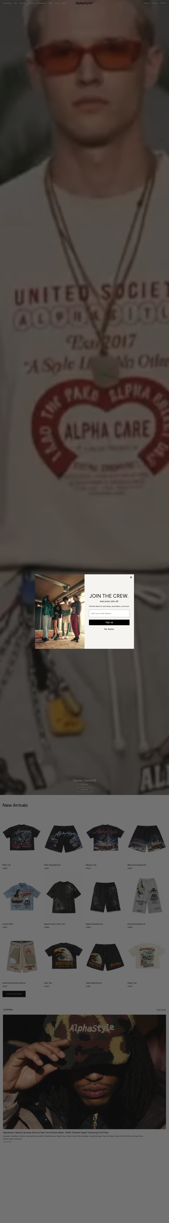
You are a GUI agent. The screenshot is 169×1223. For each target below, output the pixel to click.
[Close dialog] (131, 577)
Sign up (109, 622)
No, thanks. (109, 629)
